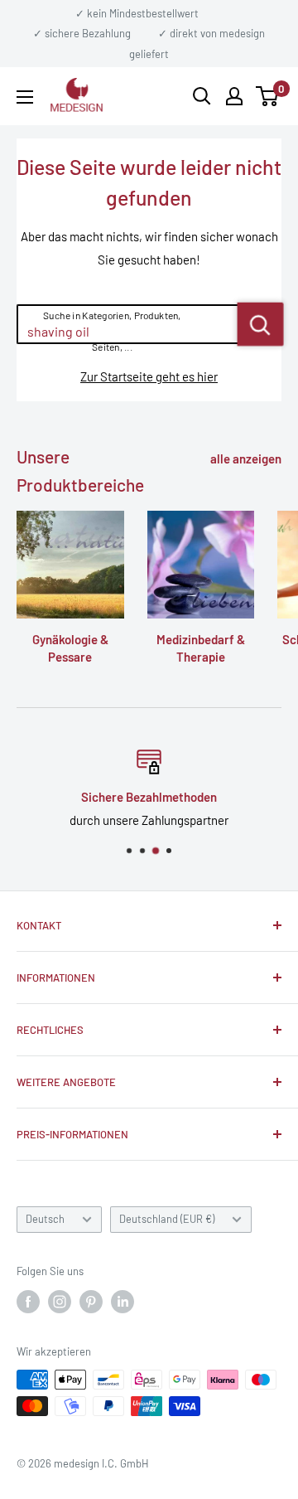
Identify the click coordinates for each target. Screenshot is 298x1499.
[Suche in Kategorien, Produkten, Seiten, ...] (260, 324)
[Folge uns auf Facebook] (28, 1301)
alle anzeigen (245, 458)
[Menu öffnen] (25, 97)
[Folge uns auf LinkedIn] (122, 1301)
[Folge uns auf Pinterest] (91, 1301)
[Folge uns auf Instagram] (59, 1301)
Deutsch (45, 1218)
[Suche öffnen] (202, 96)
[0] (267, 96)
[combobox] (128, 324)
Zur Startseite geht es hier (149, 376)
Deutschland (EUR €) (166, 1218)
